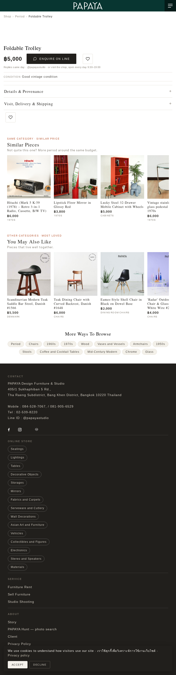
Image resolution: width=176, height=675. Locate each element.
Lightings (17, 457)
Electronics (19, 550)
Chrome (131, 351)
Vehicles (17, 533)
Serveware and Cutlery (27, 508)
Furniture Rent (20, 587)
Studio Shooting (21, 601)
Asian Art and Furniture (27, 524)
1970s (68, 344)
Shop (7, 16)
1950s (160, 344)
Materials (17, 567)
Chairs (33, 344)
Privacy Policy (19, 644)
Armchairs (140, 344)
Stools (27, 351)
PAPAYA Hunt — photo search (32, 629)
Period (20, 16)
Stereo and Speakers (26, 558)
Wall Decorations (23, 516)
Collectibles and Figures (29, 541)
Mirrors (16, 491)
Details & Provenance (24, 91)
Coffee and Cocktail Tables (59, 351)
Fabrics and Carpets (25, 499)
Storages (17, 482)
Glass (149, 351)
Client (12, 636)
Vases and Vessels (111, 344)
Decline (39, 664)
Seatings (17, 449)
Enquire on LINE (54, 59)
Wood (85, 344)
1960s (51, 344)
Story (12, 622)
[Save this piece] (88, 59)
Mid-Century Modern (102, 351)
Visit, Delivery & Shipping (28, 103)
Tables (15, 466)
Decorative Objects (24, 474)
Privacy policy (19, 655)
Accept (18, 664)
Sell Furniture (19, 594)
